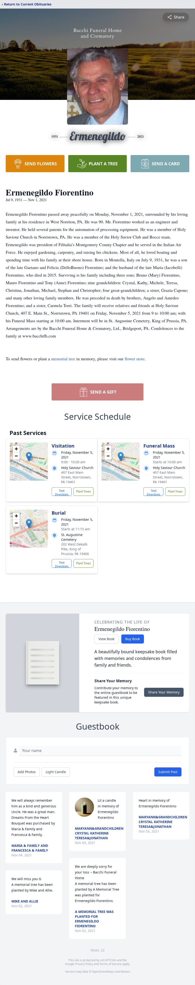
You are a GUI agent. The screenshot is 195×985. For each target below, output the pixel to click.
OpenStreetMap (102, 972)
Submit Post (167, 772)
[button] (29, 457)
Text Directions (61, 492)
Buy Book (132, 639)
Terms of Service (110, 964)
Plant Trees (83, 491)
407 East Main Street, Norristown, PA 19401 (76, 477)
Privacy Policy (84, 964)
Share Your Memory (164, 692)
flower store (135, 358)
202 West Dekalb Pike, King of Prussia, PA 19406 (75, 549)
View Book (106, 639)
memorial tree (63, 358)
